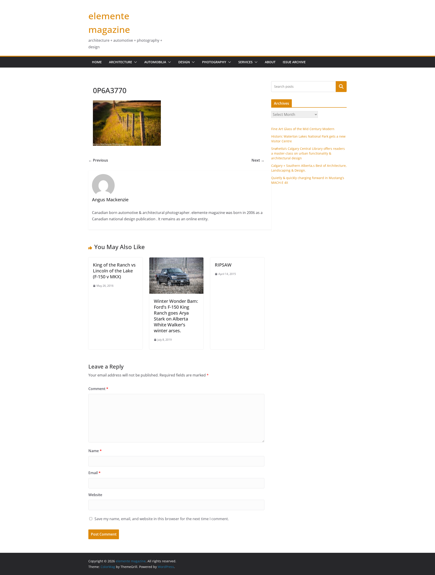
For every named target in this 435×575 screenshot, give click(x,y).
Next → (257, 160)
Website (95, 494)
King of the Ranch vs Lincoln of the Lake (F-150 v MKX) (114, 271)
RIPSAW (223, 265)
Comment (98, 388)
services (245, 62)
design (184, 62)
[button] (134, 62)
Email (94, 472)
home (97, 62)
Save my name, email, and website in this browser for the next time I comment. (161, 518)
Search (341, 86)
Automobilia (155, 62)
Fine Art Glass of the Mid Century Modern (302, 129)
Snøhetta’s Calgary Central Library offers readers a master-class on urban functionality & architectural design (308, 153)
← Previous (98, 160)
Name (95, 450)
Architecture (120, 62)
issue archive (294, 62)
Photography (214, 62)
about (270, 62)
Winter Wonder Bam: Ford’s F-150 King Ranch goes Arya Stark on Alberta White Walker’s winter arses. (176, 316)
